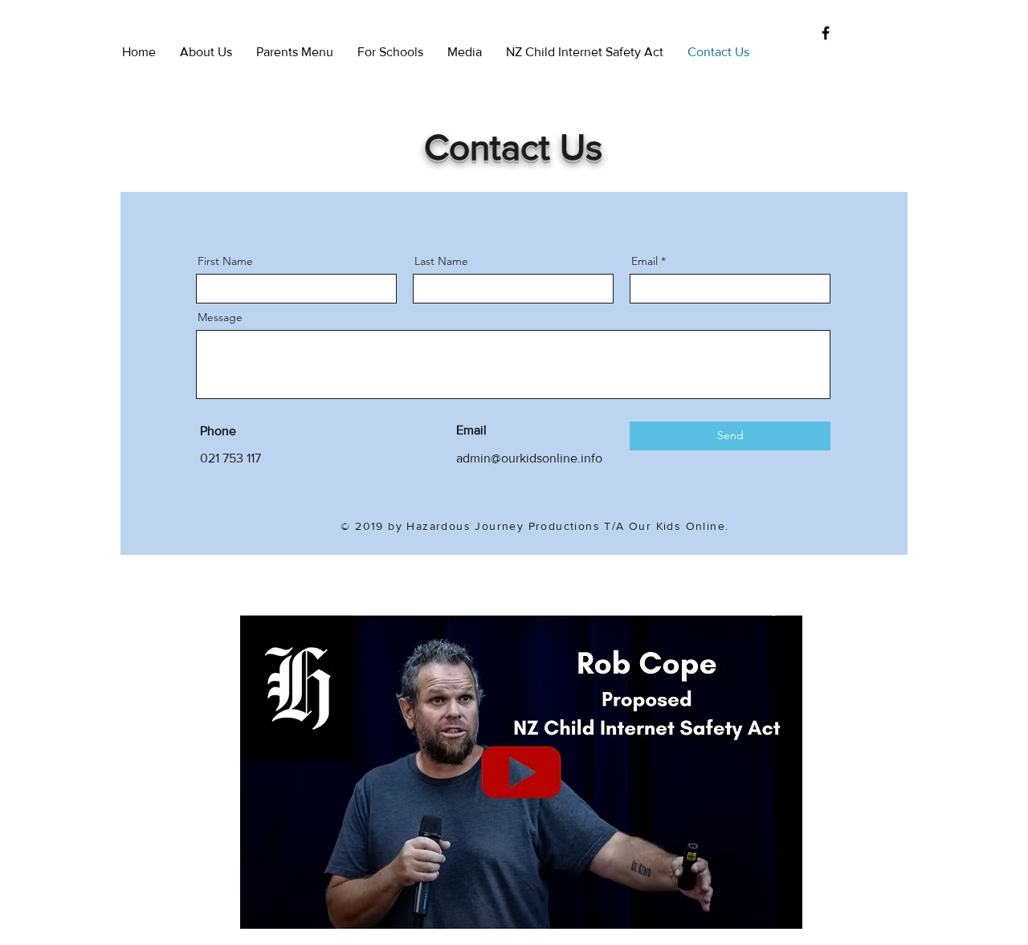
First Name (225, 261)
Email (644, 261)
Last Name (441, 261)
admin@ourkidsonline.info (529, 458)
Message (220, 317)
